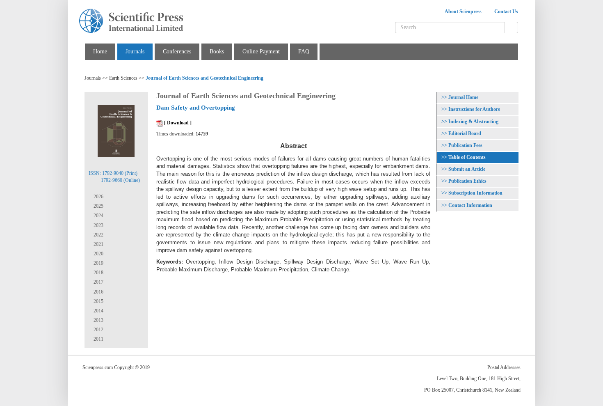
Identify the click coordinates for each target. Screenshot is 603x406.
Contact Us (506, 11)
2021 (97, 244)
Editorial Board (464, 133)
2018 (97, 272)
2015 (97, 301)
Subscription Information (475, 193)
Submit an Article (466, 169)
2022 (97, 235)
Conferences (177, 51)
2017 (97, 282)
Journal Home (463, 97)
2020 (97, 254)
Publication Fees (465, 145)
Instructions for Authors (474, 109)
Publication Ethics (467, 181)
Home (100, 51)
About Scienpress (463, 11)
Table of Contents (467, 157)
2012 (97, 330)
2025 (97, 206)
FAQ (303, 51)
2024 (97, 215)
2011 (97, 339)
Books (217, 51)
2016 (97, 292)
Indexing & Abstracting (473, 121)
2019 (97, 263)
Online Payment (261, 51)
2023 (97, 225)
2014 (97, 311)
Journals (135, 51)
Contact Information (470, 205)
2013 (97, 320)
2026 (97, 197)
